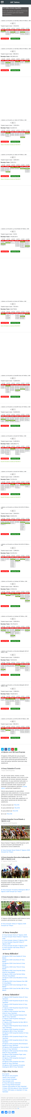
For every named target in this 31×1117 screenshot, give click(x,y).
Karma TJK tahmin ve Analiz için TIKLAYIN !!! (10, 325)
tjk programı (5, 1074)
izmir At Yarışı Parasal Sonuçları (11, 1084)
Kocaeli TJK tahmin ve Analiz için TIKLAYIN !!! (10, 461)
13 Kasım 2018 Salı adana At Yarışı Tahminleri (15, 1088)
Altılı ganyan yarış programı (10, 1075)
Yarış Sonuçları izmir (8, 1081)
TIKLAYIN (16, 805)
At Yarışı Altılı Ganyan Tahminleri (11, 1083)
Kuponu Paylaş (5, 38)
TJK (18, 1108)
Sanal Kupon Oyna (15, 38)
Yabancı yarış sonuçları (8, 1077)
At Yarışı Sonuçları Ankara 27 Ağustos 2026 (14, 940)
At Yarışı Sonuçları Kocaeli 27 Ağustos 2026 (14, 945)
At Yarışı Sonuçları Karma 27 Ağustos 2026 (14, 935)
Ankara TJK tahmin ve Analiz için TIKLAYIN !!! (10, 144)
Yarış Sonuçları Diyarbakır (9, 1079)
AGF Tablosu (15, 2)
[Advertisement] (15, 99)
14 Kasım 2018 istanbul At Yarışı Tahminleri (14, 1086)
